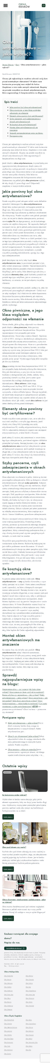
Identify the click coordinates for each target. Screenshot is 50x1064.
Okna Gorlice (29, 983)
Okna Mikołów (8, 1035)
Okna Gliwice (29, 1027)
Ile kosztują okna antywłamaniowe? (23, 124)
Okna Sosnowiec (8, 1042)
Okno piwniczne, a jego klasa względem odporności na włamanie (25, 111)
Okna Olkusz (7, 998)
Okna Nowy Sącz (8, 994)
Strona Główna (7, 64)
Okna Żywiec (7, 1053)
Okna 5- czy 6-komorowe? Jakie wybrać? (23, 736)
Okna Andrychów (8, 976)
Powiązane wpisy (16, 136)
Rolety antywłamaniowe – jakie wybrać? (23, 696)
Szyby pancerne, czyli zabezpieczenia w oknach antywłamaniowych (25, 120)
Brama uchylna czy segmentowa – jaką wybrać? (20, 695)
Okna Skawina (7, 1002)
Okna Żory (28, 1050)
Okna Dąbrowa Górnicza (10, 1027)
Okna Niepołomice (31, 990)
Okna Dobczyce (8, 983)
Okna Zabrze (29, 1046)
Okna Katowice (29, 1031)
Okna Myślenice (8, 990)
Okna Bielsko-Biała (9, 1020)
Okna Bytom (29, 1020)
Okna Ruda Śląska (8, 1038)
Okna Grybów (7, 987)
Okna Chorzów (8, 1023)
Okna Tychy (7, 1046)
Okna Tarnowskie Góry (32, 1042)
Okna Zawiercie (8, 1050)
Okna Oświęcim (30, 998)
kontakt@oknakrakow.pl (43, 5)
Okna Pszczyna (29, 1035)
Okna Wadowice (8, 1006)
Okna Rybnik (29, 1038)
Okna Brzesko (7, 979)
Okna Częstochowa (31, 1023)
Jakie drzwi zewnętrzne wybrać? (24, 700)
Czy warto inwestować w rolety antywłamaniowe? (24, 705)
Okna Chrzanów (30, 979)
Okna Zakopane (8, 1009)
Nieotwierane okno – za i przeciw (15, 689)
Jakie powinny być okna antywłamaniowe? (26, 107)
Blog (17, 64)
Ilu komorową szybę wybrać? (14, 795)
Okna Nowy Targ (30, 994)
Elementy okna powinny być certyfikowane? (26, 116)
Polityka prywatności (14, 966)
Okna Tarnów (29, 1002)
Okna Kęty (28, 987)
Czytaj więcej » (8, 817)
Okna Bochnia (29, 976)
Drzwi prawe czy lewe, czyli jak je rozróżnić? (26, 692)
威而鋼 (35, 706)
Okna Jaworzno (8, 1031)
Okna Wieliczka (30, 1006)
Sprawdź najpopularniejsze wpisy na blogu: (26, 133)
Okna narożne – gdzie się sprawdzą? (22, 749)
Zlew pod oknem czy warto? (14, 847)
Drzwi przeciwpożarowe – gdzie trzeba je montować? (22, 702)
